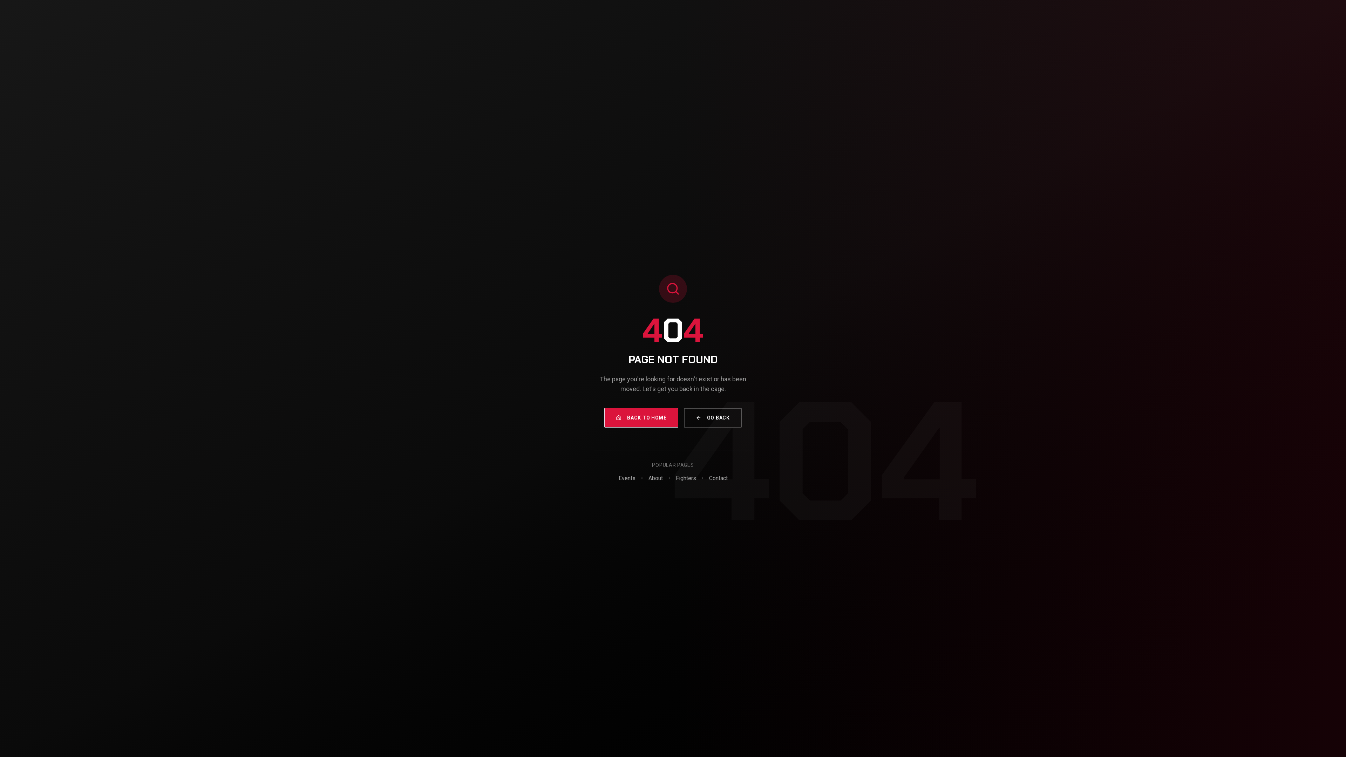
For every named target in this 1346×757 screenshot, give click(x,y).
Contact (718, 478)
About (655, 478)
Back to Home (646, 418)
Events (627, 478)
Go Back (718, 418)
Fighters (686, 478)
